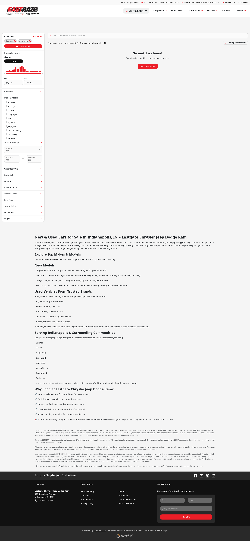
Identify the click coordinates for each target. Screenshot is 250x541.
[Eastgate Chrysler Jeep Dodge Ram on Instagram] (206, 475)
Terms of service (126, 503)
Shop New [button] (158, 10)
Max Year (31, 157)
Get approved (87, 499)
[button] (160, 2)
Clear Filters (37, 36)
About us (123, 491)
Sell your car (124, 495)
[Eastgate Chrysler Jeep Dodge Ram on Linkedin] (212, 475)
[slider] (4, 73)
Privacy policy (87, 503)
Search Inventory (138, 10)
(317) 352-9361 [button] (46, 500)
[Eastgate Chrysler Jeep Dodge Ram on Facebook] (194, 475)
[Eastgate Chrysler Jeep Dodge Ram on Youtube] (200, 475)
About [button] (240, 10)
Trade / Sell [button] (194, 10)
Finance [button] (211, 10)
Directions (85, 495)
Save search (24, 46)
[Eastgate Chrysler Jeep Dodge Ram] (22, 11)
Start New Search (147, 66)
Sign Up (186, 517)
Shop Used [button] (176, 10)
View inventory (87, 491)
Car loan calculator (127, 499)
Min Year (9, 157)
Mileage (9, 148)
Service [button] (226, 10)
